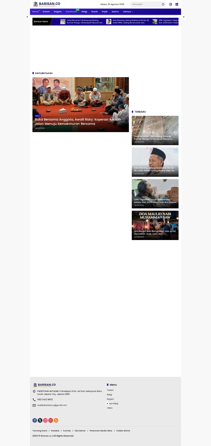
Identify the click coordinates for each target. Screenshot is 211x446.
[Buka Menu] (177, 4)
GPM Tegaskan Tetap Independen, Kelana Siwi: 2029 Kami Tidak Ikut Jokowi (165, 21)
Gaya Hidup (112, 403)
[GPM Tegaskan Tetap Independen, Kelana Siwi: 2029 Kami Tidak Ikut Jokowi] (142, 21)
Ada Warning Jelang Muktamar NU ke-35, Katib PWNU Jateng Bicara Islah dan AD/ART (119, 21)
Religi (109, 394)
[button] (163, 4)
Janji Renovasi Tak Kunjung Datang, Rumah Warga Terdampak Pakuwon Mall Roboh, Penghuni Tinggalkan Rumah (73, 21)
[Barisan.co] (46, 4)
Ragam (110, 399)
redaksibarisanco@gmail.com (52, 405)
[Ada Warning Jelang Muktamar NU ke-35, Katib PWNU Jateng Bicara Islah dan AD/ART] (96, 21)
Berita (37, 116)
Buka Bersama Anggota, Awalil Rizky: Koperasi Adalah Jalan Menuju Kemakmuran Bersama (78, 121)
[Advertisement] (105, 48)
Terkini (110, 390)
